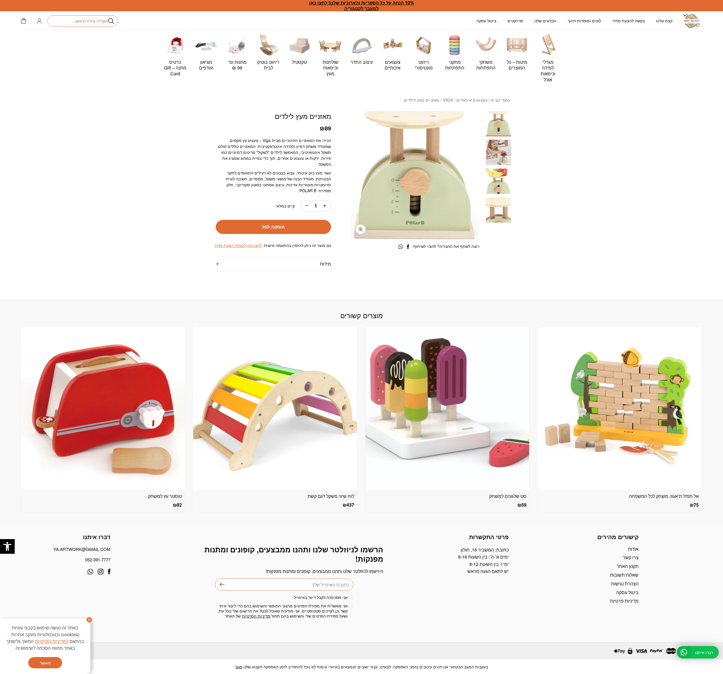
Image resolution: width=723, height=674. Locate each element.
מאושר (45, 663)
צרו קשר (631, 557)
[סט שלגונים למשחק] (447, 408)
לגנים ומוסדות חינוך (584, 21)
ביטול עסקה (486, 21)
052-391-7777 (97, 560)
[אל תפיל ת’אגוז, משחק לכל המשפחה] (620, 408)
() (26, 20)
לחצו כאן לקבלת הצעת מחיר (238, 245)
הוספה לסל (273, 227)
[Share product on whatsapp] (400, 246)
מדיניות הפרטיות (256, 616)
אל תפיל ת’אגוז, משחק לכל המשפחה (664, 496)
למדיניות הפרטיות (51, 641)
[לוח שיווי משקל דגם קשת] (275, 408)
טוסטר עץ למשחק (165, 496)
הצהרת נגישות (625, 583)
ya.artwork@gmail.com (81, 549)
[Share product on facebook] (408, 246)
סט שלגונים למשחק (507, 496)
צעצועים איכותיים (472, 100)
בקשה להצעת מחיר (628, 21)
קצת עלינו (664, 21)
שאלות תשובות (624, 575)
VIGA (448, 100)
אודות (633, 549)
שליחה (220, 584)
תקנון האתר (628, 566)
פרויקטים (515, 21)
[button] (7, 546)
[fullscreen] (360, 229)
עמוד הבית (500, 100)
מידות (325, 264)
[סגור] (89, 620)
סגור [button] (238, 666)
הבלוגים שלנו (545, 21)
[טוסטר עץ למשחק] (103, 408)
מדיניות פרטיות (624, 601)
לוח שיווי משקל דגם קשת (331, 496)
